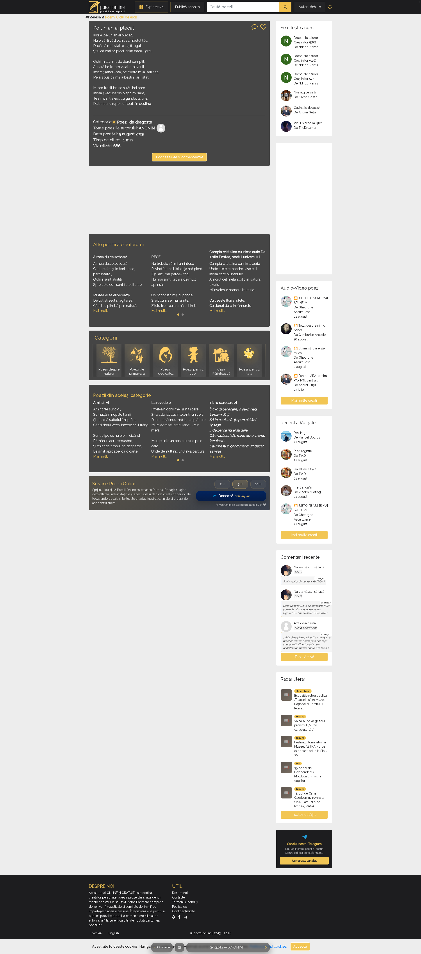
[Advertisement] (179, 200)
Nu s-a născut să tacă (309, 567)
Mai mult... (101, 311)
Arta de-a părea (305, 623)
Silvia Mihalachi (305, 628)
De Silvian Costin (305, 97)
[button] (151, 7)
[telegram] (185, 917)
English (114, 933)
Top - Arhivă (304, 657)
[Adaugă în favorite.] (263, 27)
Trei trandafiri (303, 487)
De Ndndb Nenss (306, 47)
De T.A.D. (300, 455)
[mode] (179, 947)
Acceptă (300, 946)
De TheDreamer (305, 127)
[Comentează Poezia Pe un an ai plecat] (254, 26)
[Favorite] (330, 7)
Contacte (178, 897)
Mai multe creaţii (304, 400)
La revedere (161, 403)
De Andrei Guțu (305, 112)
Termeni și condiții (185, 902)
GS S (298, 572)
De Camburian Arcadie (310, 334)
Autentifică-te (310, 7)
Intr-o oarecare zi (223, 403)
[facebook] (180, 917)
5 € (240, 484)
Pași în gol (301, 433)
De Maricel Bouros (307, 437)
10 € (258, 484)
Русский (97, 933)
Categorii (106, 338)
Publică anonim (187, 7)
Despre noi (180, 893)
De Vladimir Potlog (307, 492)
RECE (156, 257)
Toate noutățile (304, 815)
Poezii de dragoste (134, 122)
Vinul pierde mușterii (308, 123)
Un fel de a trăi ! (305, 469)
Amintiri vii (101, 403)
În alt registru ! (304, 451)
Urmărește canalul (304, 860)
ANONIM (147, 128)
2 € (222, 484)
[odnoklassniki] (174, 917)
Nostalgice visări (305, 92)
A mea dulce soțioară (110, 257)
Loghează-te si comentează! (179, 157)
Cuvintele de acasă (307, 107)
